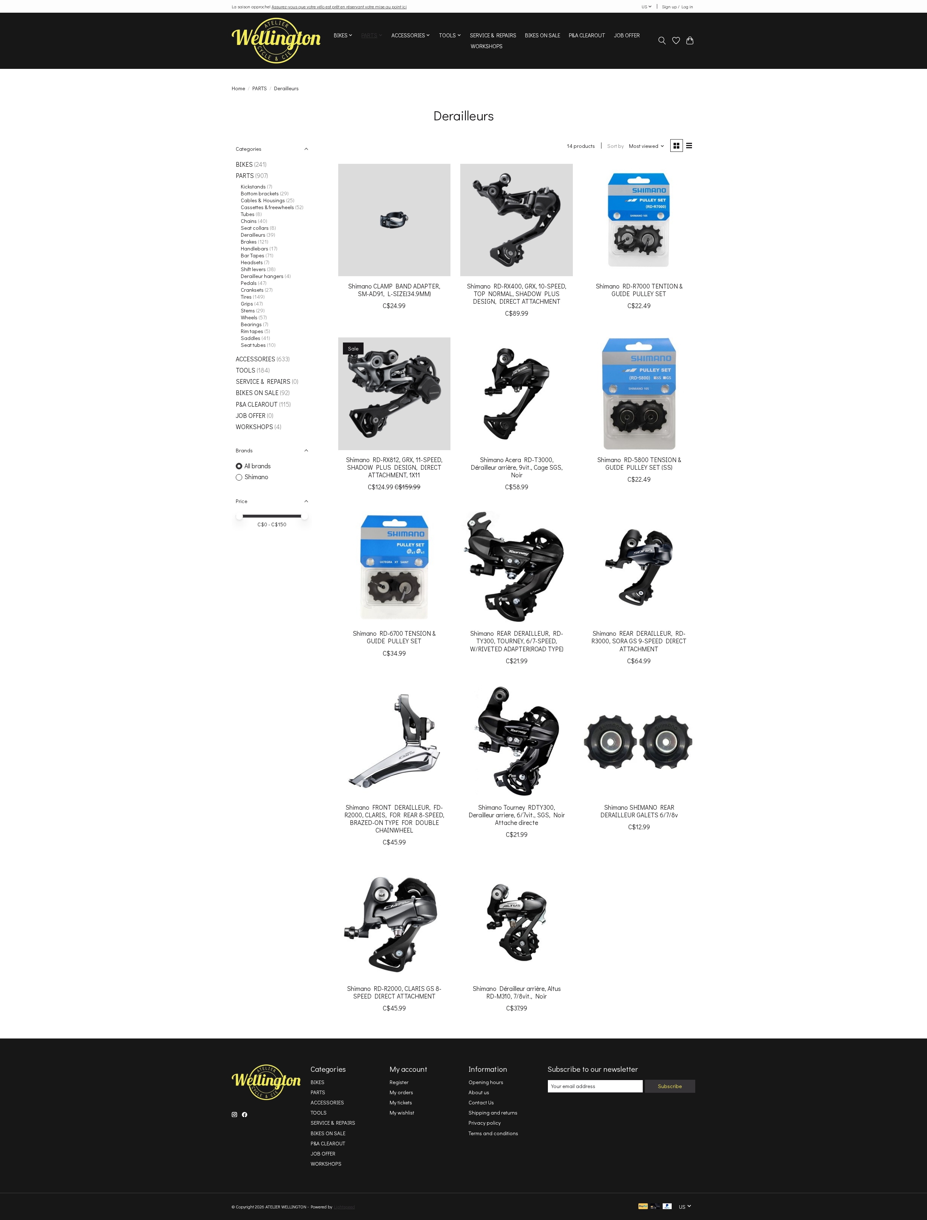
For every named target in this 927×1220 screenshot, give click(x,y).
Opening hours (486, 1082)
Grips (247, 303)
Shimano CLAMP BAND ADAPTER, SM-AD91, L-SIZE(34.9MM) (394, 290)
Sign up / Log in (677, 6)
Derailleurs (253, 234)
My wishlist (402, 1112)
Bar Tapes (252, 255)
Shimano (256, 477)
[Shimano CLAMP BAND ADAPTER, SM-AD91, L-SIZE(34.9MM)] (394, 220)
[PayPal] (643, 1206)
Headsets (252, 262)
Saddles (250, 338)
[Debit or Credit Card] (655, 1206)
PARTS (259, 88)
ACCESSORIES (255, 359)
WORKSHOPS (487, 46)
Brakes (249, 241)
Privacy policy (485, 1122)
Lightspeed (344, 1206)
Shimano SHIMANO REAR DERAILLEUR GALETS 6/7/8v (639, 811)
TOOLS (245, 370)
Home (238, 88)
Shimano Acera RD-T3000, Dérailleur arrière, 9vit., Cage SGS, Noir (517, 467)
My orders (401, 1092)
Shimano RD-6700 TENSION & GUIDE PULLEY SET (394, 637)
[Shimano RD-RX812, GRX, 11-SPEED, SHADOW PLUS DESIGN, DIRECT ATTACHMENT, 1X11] (394, 393)
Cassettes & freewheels (267, 207)
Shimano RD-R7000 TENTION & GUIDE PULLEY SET (639, 290)
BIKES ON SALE (542, 35)
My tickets (401, 1102)
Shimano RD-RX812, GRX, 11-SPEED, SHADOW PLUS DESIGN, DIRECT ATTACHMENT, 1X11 (394, 467)
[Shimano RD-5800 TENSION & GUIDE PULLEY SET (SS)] (639, 393)
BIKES (244, 164)
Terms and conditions (493, 1133)
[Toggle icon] (662, 40)
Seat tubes (253, 344)
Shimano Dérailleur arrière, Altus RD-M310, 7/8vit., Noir (517, 992)
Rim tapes (252, 331)
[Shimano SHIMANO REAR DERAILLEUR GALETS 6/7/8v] (639, 741)
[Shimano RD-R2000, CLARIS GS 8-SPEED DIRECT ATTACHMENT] (394, 922)
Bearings (251, 324)
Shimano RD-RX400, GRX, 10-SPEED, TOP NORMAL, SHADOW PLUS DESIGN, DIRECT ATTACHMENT (516, 294)
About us (479, 1092)
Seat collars (255, 227)
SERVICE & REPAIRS (493, 35)
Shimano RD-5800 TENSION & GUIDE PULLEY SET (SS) (639, 464)
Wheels (249, 317)
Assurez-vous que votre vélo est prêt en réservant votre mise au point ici (339, 6)
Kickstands (253, 186)
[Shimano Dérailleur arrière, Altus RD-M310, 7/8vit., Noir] (516, 922)
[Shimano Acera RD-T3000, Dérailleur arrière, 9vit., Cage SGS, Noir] (516, 393)
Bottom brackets (260, 193)
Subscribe (670, 1086)
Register (399, 1082)
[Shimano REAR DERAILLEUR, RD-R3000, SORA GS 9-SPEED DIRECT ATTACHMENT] (639, 567)
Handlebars (254, 248)
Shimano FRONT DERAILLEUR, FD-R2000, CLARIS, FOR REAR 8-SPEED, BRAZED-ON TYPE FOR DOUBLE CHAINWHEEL (394, 818)
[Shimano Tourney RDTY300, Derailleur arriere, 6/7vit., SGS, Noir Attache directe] (516, 741)
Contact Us (481, 1102)
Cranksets (252, 289)
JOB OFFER (627, 35)
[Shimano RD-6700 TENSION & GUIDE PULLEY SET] (394, 567)
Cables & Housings (263, 200)
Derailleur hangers (262, 276)
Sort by (615, 145)
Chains (249, 220)
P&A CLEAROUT (587, 35)
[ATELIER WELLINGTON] (276, 40)
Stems (248, 310)
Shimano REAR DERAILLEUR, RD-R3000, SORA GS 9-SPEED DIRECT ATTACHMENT (639, 641)
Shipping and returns (493, 1112)
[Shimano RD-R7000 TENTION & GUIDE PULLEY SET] (639, 220)
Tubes (248, 214)
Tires (246, 296)
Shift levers (253, 269)
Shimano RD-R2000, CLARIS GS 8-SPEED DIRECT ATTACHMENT (394, 992)
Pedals (249, 282)
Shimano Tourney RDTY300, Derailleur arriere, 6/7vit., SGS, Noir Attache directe (517, 815)
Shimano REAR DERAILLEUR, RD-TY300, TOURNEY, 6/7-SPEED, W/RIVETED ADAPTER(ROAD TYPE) (516, 641)
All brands (257, 466)
